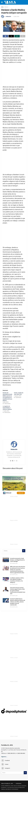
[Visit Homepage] (10, 2)
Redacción (8, 16)
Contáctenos (18, 783)
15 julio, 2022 (16, 16)
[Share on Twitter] (11, 36)
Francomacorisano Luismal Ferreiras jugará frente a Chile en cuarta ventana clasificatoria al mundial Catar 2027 (17, 590)
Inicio (2, 7)
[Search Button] (23, 550)
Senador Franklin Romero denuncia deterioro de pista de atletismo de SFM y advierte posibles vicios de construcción (17, 602)
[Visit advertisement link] (14, 485)
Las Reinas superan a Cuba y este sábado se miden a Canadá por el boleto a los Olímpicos (17, 580)
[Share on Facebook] (5, 36)
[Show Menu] (2, 2)
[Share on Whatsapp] (17, 36)
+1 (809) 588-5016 (10, 753)
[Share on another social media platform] (22, 36)
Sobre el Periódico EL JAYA (7, 783)
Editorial (6, 7)
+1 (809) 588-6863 (20, 753)
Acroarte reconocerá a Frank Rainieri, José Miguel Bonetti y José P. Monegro (17, 560)
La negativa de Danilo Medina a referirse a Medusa (7, 408)
